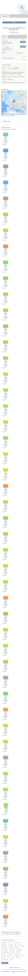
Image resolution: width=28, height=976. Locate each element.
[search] (14, 19)
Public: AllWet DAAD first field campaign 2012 (11, 934)
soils (23, 946)
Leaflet (8, 114)
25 (4, 957)
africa (18, 942)
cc (17, 944)
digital (5, 944)
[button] (14, 101)
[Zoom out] (4, 100)
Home (4, 969)
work (5, 953)
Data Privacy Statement (20, 969)
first (13, 952)
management (6, 952)
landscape (6, 950)
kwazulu (5, 948)
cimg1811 (5, 959)
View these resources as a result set (9, 129)
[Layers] (23, 93)
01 (9, 957)
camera (11, 944)
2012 (5, 955)
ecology (13, 950)
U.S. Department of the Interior (14, 114)
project (18, 953)
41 (14, 957)
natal (12, 948)
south (12, 942)
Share (4, 53)
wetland (20, 950)
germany (5, 942)
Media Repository (6, 971)
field (19, 952)
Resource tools (4, 37)
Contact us (12, 969)
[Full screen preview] (14, 32)
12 (19, 957)
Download (23, 41)
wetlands (5, 946)
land (12, 946)
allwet (18, 948)
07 (23, 955)
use (17, 946)
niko (10, 955)
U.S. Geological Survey (22, 114)
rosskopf (17, 955)
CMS (17, 971)
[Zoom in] (4, 93)
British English (16, 967)
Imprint (8, 969)
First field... (5, 144)
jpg (12, 959)
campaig (11, 953)
